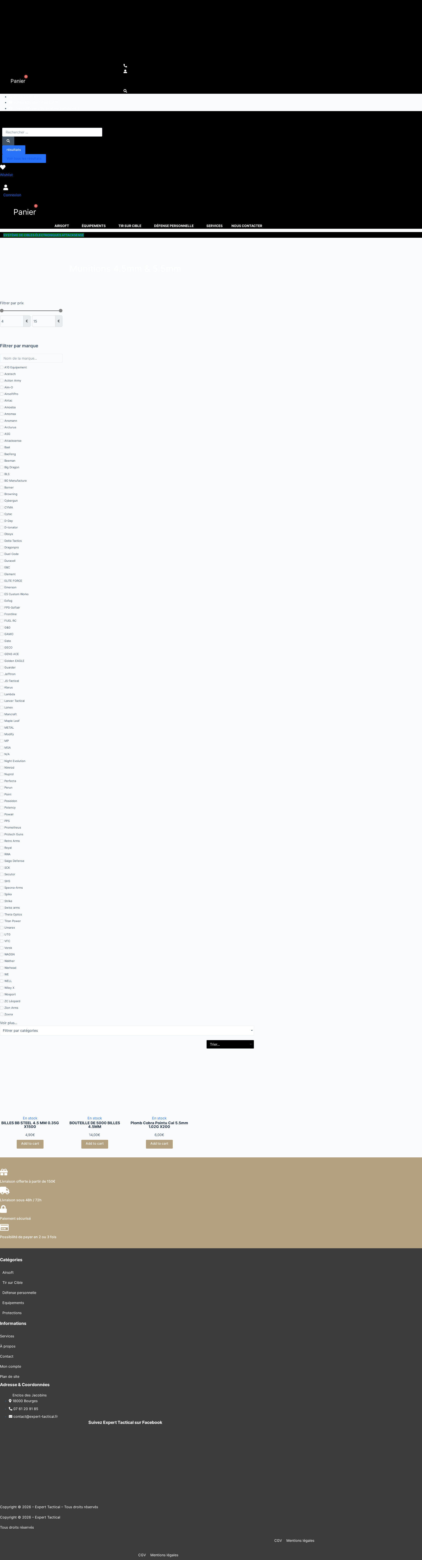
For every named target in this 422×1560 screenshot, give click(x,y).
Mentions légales (300, 1540)
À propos (7, 1346)
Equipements (13, 1303)
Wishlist (6, 175)
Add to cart (30, 1143)
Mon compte (10, 1366)
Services (7, 1336)
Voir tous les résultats (24, 158)
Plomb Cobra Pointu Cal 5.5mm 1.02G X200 (159, 1125)
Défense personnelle (19, 1292)
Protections (12, 1313)
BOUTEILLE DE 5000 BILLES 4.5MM (94, 1125)
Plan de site (9, 1376)
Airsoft (8, 1272)
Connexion (12, 195)
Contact (6, 1356)
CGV (278, 1540)
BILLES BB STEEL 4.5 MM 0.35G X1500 (30, 1125)
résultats (14, 150)
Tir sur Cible (12, 1282)
